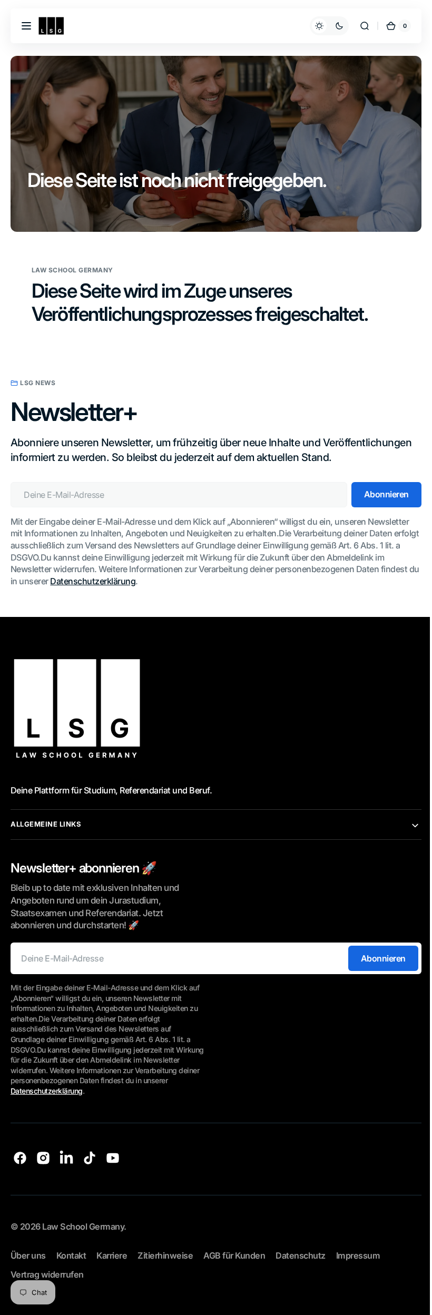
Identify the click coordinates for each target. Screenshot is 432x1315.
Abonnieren (375, 957)
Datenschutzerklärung (105, 580)
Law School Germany (83, 1225)
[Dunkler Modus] (321, 25)
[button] (26, 25)
